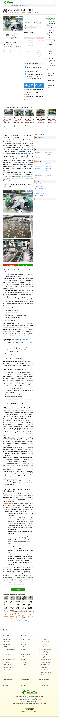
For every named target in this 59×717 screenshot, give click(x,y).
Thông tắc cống (7, 652)
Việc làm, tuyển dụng (43, 679)
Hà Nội (29, 35)
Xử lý (24, 685)
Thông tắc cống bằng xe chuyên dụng (18, 605)
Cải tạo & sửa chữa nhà (9, 669)
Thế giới (6, 685)
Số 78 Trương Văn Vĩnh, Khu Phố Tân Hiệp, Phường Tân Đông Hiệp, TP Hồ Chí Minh (31, 698)
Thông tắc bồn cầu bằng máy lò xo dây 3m (30, 606)
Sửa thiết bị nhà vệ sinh (9, 667)
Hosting (24, 662)
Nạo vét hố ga (7, 664)
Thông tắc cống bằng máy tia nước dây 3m (12, 606)
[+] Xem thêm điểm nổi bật (9, 51)
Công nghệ (23, 635)
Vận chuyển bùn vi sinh (9, 140)
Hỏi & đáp (39, 85)
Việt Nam (18, 157)
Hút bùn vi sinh (7, 646)
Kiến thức (25, 683)
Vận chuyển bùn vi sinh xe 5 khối (18, 118)
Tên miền (25, 659)
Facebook (33, 699)
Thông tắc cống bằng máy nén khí (24, 605)
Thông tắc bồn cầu (8, 654)
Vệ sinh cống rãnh (8, 662)
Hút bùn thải (7, 644)
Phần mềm (25, 644)
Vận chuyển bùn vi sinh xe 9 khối (51, 118)
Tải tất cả (26, 265)
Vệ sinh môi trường (7, 635)
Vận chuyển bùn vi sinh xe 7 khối (40, 118)
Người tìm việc (44, 683)
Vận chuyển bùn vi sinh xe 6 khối (29, 118)
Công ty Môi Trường (26, 153)
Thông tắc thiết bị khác (46, 662)
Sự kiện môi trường (7, 679)
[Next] (22, 24)
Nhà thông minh (26, 652)
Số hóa (24, 646)
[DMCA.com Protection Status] (29, 709)
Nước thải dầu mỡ (8, 641)
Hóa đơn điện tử (26, 654)
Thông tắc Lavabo (8, 657)
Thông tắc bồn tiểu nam (9, 659)
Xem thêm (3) (11, 265)
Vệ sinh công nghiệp (45, 674)
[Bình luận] (12, 12)
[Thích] (8, 12)
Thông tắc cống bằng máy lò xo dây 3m (5, 606)
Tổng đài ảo (25, 657)
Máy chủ (24, 664)
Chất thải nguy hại (25, 679)
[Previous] (4, 24)
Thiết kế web (25, 641)
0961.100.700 (29, 85)
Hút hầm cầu (7, 639)
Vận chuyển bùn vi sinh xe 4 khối (8, 118)
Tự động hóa (25, 649)
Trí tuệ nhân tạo (26, 639)
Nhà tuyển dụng (44, 685)
